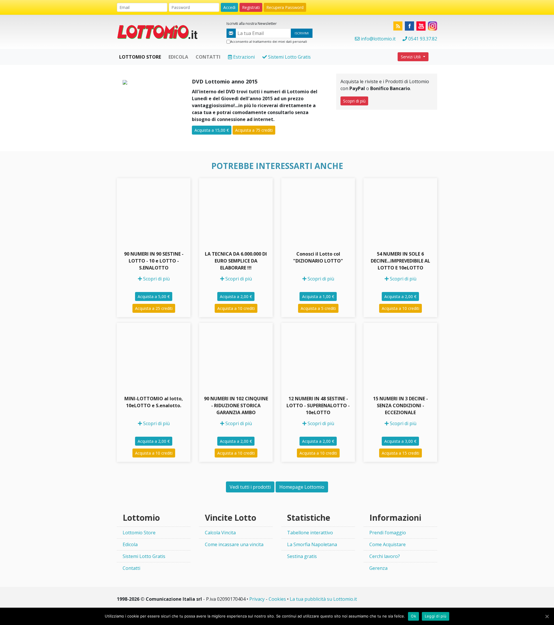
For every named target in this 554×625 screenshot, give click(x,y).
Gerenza (378, 568)
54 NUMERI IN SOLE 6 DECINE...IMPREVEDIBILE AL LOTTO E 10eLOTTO (400, 261)
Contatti (131, 568)
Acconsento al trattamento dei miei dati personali (268, 41)
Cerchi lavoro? (384, 556)
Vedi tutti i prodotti (250, 487)
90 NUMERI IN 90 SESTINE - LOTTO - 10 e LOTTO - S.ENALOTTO (154, 261)
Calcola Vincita (220, 532)
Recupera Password (285, 7)
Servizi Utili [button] (411, 56)
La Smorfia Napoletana (312, 544)
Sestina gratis (302, 556)
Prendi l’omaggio (387, 532)
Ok (413, 616)
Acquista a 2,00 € (236, 296)
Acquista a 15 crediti (400, 453)
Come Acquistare (387, 544)
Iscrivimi (302, 33)
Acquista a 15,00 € (211, 130)
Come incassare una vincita (234, 544)
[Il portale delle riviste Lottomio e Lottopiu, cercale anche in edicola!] (160, 31)
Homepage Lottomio (301, 487)
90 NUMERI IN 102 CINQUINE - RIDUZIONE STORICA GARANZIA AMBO (236, 405)
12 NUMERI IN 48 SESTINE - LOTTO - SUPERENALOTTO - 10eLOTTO (318, 405)
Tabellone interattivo (310, 532)
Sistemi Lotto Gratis (289, 57)
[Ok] (547, 616)
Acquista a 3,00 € (400, 441)
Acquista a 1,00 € (318, 296)
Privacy (257, 599)
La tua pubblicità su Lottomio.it (323, 599)
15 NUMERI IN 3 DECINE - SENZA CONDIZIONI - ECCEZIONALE (400, 405)
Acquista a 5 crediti (318, 308)
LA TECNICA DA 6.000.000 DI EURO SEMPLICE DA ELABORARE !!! (236, 261)
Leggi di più (435, 616)
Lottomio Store (139, 532)
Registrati (251, 7)
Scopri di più (354, 101)
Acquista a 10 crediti (236, 308)
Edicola (130, 544)
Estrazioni (243, 57)
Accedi (229, 7)
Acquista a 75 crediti (254, 130)
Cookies (277, 599)
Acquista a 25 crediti (154, 308)
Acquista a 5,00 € (154, 296)
